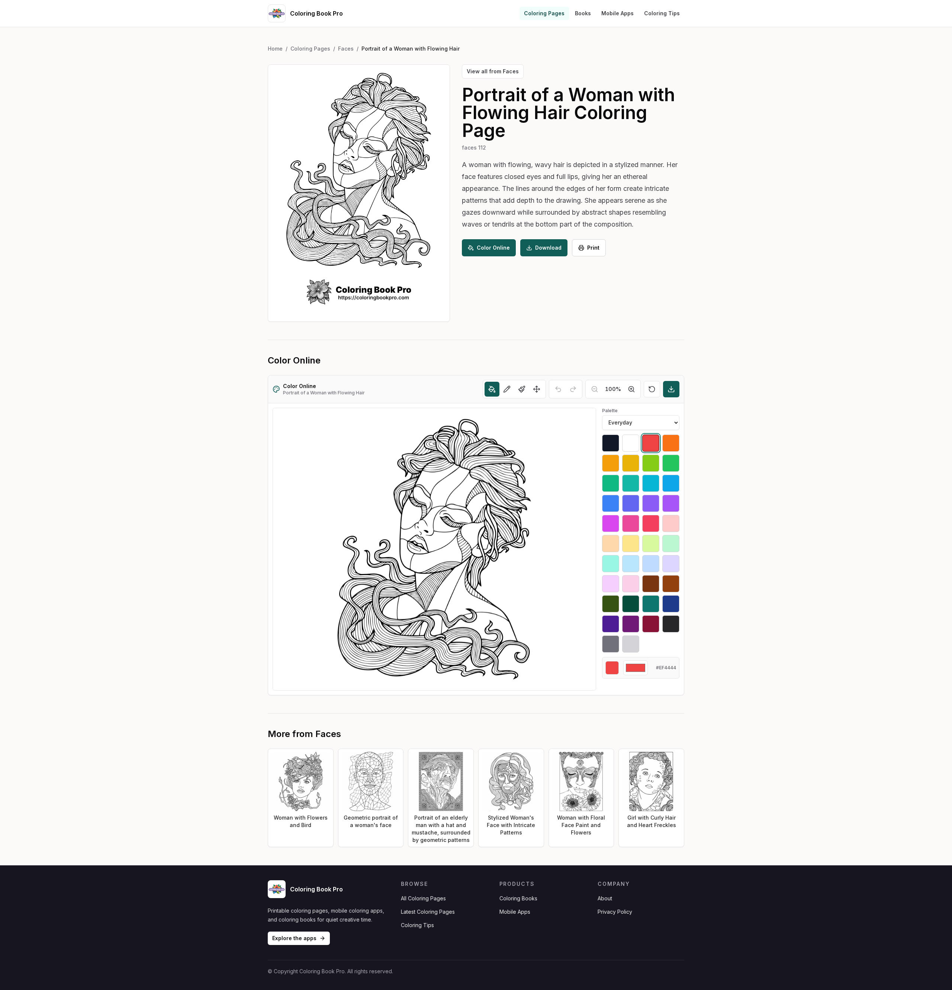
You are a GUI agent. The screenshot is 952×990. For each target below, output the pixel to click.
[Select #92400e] (670, 583)
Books (583, 13)
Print (593, 247)
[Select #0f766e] (650, 603)
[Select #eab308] (630, 463)
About (605, 898)
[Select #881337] (650, 623)
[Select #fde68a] (630, 543)
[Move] (536, 389)
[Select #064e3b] (630, 603)
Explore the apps (294, 938)
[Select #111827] (610, 443)
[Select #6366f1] (630, 503)
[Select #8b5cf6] (650, 503)
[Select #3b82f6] (610, 503)
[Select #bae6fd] (630, 563)
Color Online (493, 247)
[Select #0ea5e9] (670, 483)
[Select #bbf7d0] (670, 543)
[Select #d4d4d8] (630, 644)
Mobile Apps (617, 13)
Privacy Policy (615, 912)
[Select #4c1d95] (610, 623)
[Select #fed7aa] (610, 543)
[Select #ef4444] (650, 443)
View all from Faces (493, 71)
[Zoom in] (631, 389)
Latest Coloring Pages (428, 912)
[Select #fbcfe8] (630, 583)
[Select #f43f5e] (650, 523)
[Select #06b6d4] (650, 483)
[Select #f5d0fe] (610, 583)
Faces (346, 48)
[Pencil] (506, 389)
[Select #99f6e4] (610, 563)
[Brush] (521, 389)
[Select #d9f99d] (650, 543)
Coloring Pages (544, 13)
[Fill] (492, 389)
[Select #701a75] (630, 623)
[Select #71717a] (610, 644)
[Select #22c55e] (670, 463)
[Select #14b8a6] (630, 483)
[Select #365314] (610, 603)
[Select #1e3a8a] (670, 603)
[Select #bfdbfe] (650, 563)
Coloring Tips (662, 13)
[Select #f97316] (670, 443)
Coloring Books (518, 898)
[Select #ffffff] (630, 443)
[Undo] (558, 389)
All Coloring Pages (423, 898)
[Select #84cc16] (650, 463)
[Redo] (573, 389)
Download (548, 247)
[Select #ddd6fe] (670, 563)
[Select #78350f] (650, 583)
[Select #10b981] (610, 483)
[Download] (671, 389)
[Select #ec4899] (630, 523)
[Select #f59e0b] (610, 463)
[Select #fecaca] (670, 523)
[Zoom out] (594, 389)
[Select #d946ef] (610, 523)
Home (275, 48)
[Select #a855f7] (670, 503)
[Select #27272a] (670, 623)
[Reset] (652, 389)
